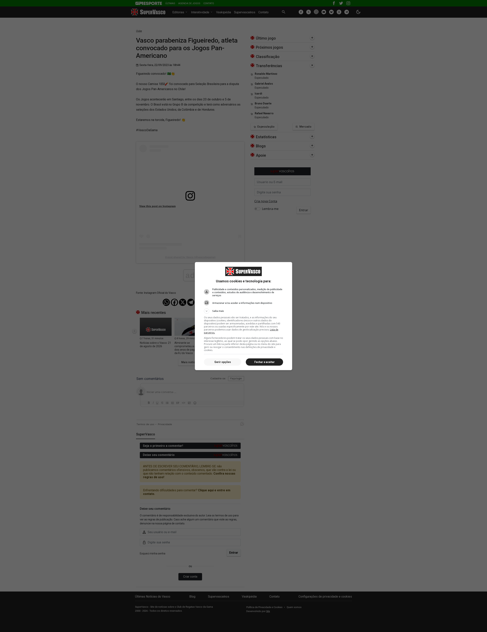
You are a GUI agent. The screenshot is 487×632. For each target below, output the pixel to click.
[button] (243, 311)
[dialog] (243, 316)
